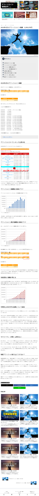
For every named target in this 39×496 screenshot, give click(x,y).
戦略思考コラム (32, 491)
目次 (6, 58)
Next (38, 16)
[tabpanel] (7, 16)
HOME (7, 491)
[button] (36, 268)
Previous (0, 16)
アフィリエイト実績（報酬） (5, 382)
